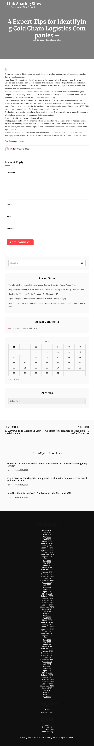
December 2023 (47, 600)
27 (14, 373)
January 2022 (47, 651)
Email (9, 217)
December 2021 (47, 653)
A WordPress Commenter (19, 328)
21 (25, 368)
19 (80, 363)
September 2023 (47, 607)
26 (80, 368)
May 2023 (47, 616)
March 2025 (47, 568)
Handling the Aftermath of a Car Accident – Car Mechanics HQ (33, 294)
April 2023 (47, 618)
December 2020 (47, 679)
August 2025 (47, 557)
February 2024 (47, 596)
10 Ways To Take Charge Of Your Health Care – (23, 432)
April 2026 (47, 539)
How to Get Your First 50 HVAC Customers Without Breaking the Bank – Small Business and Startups (46, 304)
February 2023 (47, 622)
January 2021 (47, 677)
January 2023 (47, 625)
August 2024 (47, 583)
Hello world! (36, 328)
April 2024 (47, 592)
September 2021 (47, 660)
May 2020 (47, 695)
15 (36, 363)
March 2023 (47, 620)
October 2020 (47, 684)
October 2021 (47, 657)
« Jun (10, 379)
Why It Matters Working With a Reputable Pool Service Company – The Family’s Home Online (46, 289)
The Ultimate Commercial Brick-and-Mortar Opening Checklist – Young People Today (42, 285)
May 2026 (47, 537)
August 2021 (47, 662)
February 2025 (47, 570)
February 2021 (47, 675)
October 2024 (47, 578)
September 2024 (47, 581)
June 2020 (47, 693)
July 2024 (47, 585)
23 (47, 368)
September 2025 (47, 554)
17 (58, 363)
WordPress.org (47, 732)
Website (10, 229)
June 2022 (47, 640)
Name (9, 205)
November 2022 (47, 629)
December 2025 (47, 548)
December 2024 (47, 574)
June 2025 (47, 561)
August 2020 (47, 688)
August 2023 (47, 609)
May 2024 (47, 589)
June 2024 (47, 587)
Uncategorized (47, 712)
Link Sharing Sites (53, 40)
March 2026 (47, 541)
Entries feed (47, 727)
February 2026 (47, 543)
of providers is (72, 124)
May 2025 (47, 563)
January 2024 (47, 598)
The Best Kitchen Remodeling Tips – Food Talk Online (67, 432)
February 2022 (47, 649)
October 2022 (47, 631)
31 (58, 373)
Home (21, 141)
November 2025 (47, 550)
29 (36, 373)
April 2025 (47, 565)
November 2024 (47, 576)
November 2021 (47, 655)
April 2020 (47, 697)
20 (14, 368)
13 (14, 363)
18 (69, 363)
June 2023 (47, 614)
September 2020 (47, 686)
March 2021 (47, 673)
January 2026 (47, 546)
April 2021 (47, 671)
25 (69, 368)
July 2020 (47, 690)
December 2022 (47, 627)
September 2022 (47, 633)
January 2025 (47, 572)
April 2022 (47, 644)
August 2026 (47, 530)
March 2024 (47, 594)
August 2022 (47, 636)
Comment (11, 173)
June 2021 (47, 666)
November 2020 (47, 682)
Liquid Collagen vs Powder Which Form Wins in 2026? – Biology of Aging (37, 299)
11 (69, 357)
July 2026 (47, 532)
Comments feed (47, 729)
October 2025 (47, 552)
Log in (47, 725)
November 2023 (47, 603)
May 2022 (47, 642)
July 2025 (47, 559)
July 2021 (47, 664)
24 (58, 368)
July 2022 (47, 638)
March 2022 (47, 646)
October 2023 (47, 605)
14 (25, 363)
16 (47, 363)
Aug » (16, 379)
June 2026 (47, 535)
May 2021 (47, 668)
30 (47, 373)
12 (80, 357)
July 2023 (47, 611)
